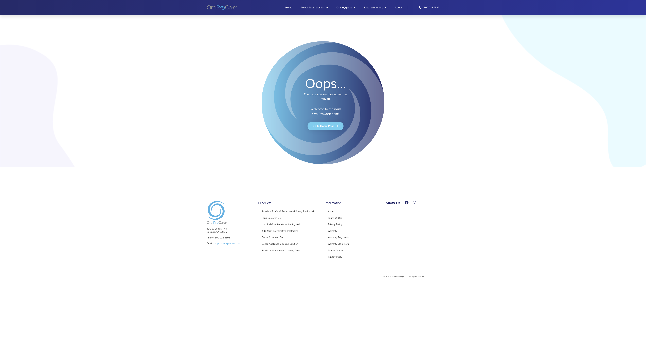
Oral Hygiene (344, 7)
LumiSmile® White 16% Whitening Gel (281, 224)
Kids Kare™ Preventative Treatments (280, 231)
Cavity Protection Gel (272, 237)
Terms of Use (335, 218)
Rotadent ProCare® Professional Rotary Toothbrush (288, 211)
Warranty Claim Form (338, 244)
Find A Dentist (335, 250)
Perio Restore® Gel (271, 218)
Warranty (332, 231)
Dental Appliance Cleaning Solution (280, 244)
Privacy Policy (335, 224)
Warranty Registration (339, 237)
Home (288, 7)
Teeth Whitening (373, 7)
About (398, 7)
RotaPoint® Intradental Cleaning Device (282, 250)
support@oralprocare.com (226, 243)
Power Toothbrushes (313, 7)
